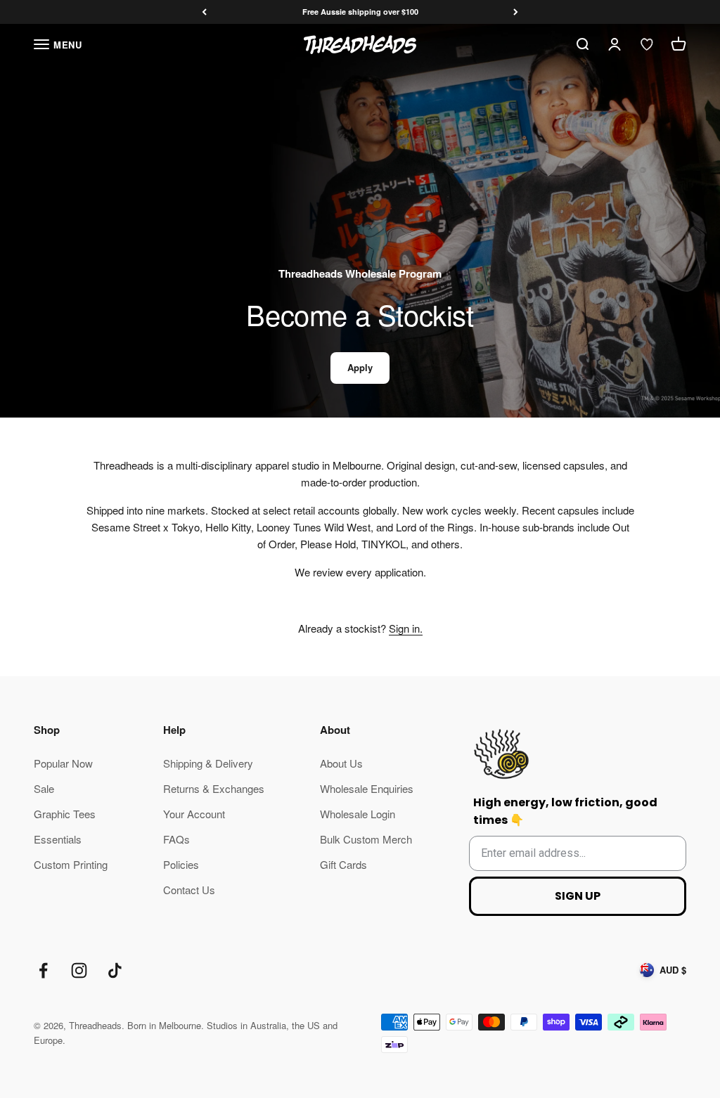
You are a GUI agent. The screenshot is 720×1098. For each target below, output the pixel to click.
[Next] (515, 12)
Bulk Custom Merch (366, 839)
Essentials (58, 839)
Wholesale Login (357, 813)
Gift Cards (343, 864)
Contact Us (189, 889)
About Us (341, 763)
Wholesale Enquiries (366, 788)
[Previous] (204, 12)
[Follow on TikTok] (114, 970)
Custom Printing (71, 864)
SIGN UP (577, 896)
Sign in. (406, 628)
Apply (360, 367)
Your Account (194, 813)
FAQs (176, 839)
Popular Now (63, 763)
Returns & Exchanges (213, 788)
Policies (181, 864)
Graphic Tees (65, 813)
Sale (44, 788)
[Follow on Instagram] (79, 970)
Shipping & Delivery (208, 763)
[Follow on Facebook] (43, 970)
